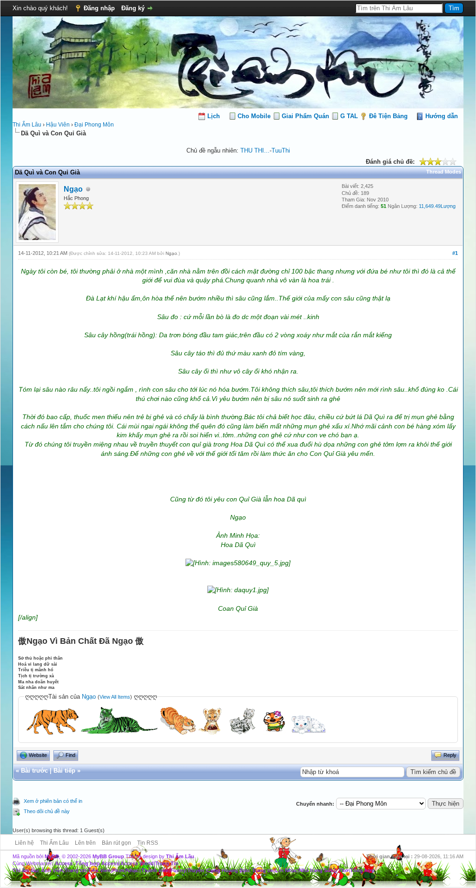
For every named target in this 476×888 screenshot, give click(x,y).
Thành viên (155, 870)
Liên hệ (24, 843)
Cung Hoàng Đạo (228, 870)
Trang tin (75, 870)
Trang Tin (166, 863)
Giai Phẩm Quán (305, 116)
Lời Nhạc (286, 870)
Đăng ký (133, 8)
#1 (455, 253)
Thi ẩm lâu (25, 870)
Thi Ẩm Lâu (27, 124)
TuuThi (280, 150)
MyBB (52, 856)
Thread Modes (443, 171)
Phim (118, 870)
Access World (137, 863)
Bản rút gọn (116, 843)
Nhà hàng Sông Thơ (324, 870)
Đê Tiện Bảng (388, 116)
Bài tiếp (64, 770)
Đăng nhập (99, 8)
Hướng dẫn (441, 116)
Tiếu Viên (99, 870)
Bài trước (34, 770)
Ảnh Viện (52, 870)
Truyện (195, 870)
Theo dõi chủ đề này (47, 811)
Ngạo (73, 189)
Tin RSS (147, 843)
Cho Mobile (254, 116)
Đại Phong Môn (94, 124)
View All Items (114, 697)
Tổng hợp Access (97, 863)
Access (64, 863)
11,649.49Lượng (437, 206)
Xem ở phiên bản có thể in (53, 801)
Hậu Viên (58, 124)
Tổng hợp (362, 870)
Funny (178, 870)
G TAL (349, 116)
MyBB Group (108, 856)
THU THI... (255, 150)
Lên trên (85, 843)
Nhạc (132, 870)
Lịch (213, 116)
